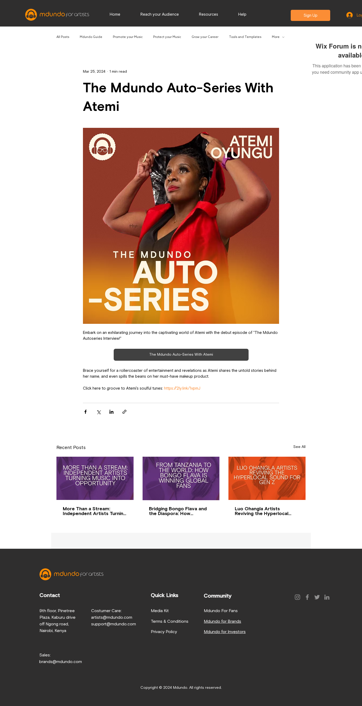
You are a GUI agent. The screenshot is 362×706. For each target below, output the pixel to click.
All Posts (62, 37)
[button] (242, 14)
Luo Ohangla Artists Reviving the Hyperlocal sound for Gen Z (261, 511)
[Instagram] (297, 597)
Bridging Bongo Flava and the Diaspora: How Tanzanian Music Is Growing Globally (179, 511)
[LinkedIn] (326, 597)
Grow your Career (205, 37)
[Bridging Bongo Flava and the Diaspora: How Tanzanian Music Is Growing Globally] (181, 478)
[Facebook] (307, 597)
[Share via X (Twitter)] (98, 411)
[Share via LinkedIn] (111, 411)
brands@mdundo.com (60, 662)
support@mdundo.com (113, 624)
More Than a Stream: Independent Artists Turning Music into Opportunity (94, 511)
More (276, 37)
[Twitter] (317, 597)
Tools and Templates (245, 37)
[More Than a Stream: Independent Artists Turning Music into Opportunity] (95, 478)
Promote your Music (128, 37)
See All (299, 447)
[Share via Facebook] (85, 411)
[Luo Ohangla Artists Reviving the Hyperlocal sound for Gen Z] (267, 478)
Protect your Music (167, 37)
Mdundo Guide (91, 37)
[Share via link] (124, 411)
